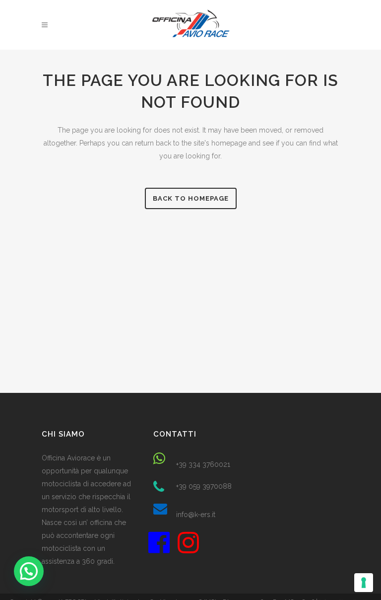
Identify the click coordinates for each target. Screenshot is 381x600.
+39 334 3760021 (203, 464)
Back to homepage (191, 198)
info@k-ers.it (195, 515)
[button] (29, 571)
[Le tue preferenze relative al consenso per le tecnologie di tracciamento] (363, 582)
